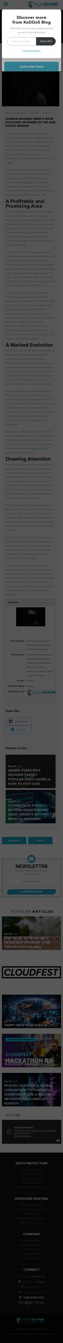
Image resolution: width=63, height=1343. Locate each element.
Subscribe (46, 41)
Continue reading (31, 51)
